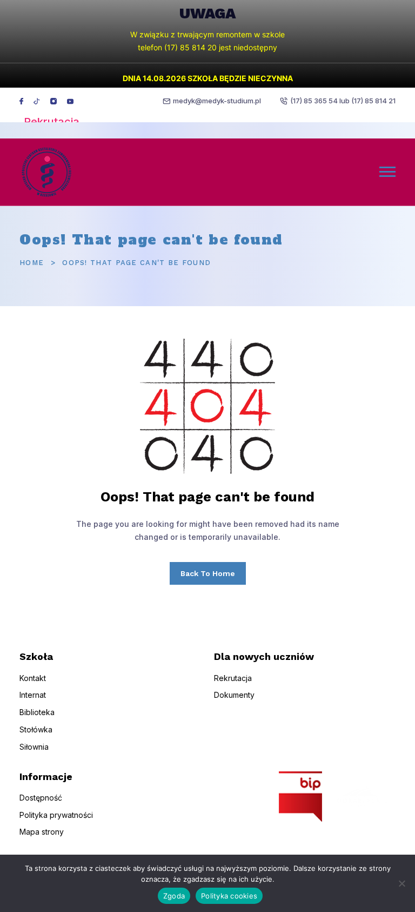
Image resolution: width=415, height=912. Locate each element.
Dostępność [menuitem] (40, 797)
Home (31, 263)
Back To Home (207, 573)
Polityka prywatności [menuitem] (56, 815)
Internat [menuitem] (32, 694)
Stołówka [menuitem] (35, 729)
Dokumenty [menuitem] (234, 694)
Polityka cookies (229, 895)
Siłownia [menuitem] (34, 746)
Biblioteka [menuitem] (37, 712)
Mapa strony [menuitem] (41, 831)
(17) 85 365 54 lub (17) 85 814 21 (343, 100)
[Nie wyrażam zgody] (401, 883)
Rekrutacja (51, 121)
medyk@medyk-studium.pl (217, 100)
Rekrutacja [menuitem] (233, 678)
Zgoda (174, 895)
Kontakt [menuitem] (32, 678)
